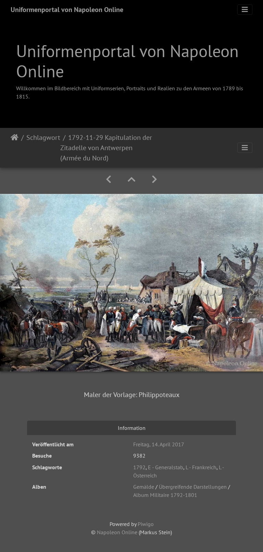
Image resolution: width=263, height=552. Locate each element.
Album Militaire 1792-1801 (165, 494)
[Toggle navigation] (244, 9)
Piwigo (146, 524)
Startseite (14, 147)
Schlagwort (43, 137)
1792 (139, 467)
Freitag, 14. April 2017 (158, 444)
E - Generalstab (165, 467)
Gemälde (143, 486)
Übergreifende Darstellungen (193, 486)
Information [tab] (132, 427)
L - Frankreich (201, 467)
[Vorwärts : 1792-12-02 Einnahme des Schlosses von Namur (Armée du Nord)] (154, 179)
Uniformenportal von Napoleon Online (67, 9)
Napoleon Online (117, 532)
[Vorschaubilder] (131, 179)
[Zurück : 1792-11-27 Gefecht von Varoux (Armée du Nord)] (109, 179)
